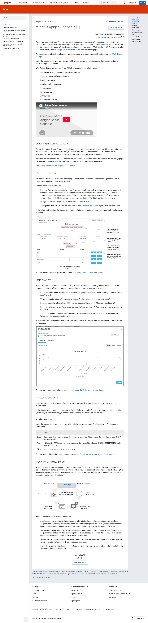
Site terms (42, 618)
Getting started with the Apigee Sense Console (57, 166)
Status (73, 597)
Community (75, 590)
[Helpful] (118, 21)
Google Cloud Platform (93, 609)
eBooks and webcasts (39, 601)
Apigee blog (113, 597)
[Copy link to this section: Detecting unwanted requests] (71, 144)
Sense (75, 2)
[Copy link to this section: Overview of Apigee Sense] (67, 462)
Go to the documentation (109, 37)
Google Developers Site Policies (69, 574)
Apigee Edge (23, 2)
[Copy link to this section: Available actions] (54, 419)
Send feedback (116, 27)
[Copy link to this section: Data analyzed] (53, 280)
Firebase (79, 609)
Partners (35, 597)
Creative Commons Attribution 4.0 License (90, 571)
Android (59, 609)
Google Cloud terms (54, 618)
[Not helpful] (122, 21)
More (85, 2)
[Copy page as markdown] (75, 27)
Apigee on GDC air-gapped (59, 2)
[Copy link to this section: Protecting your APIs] (61, 398)
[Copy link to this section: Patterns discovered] (60, 173)
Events (34, 594)
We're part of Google (39, 590)
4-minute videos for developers (120, 594)
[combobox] (109, 3)
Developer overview (116, 590)
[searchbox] (15, 18)
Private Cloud (37, 2)
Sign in (142, 2)
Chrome (68, 609)
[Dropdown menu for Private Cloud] (45, 2)
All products (110, 609)
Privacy (34, 618)
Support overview (77, 594)
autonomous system (90, 206)
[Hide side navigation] (26, 619)
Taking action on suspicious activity (89, 273)
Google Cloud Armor (64, 50)
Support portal (75, 601)
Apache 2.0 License (40, 574)
